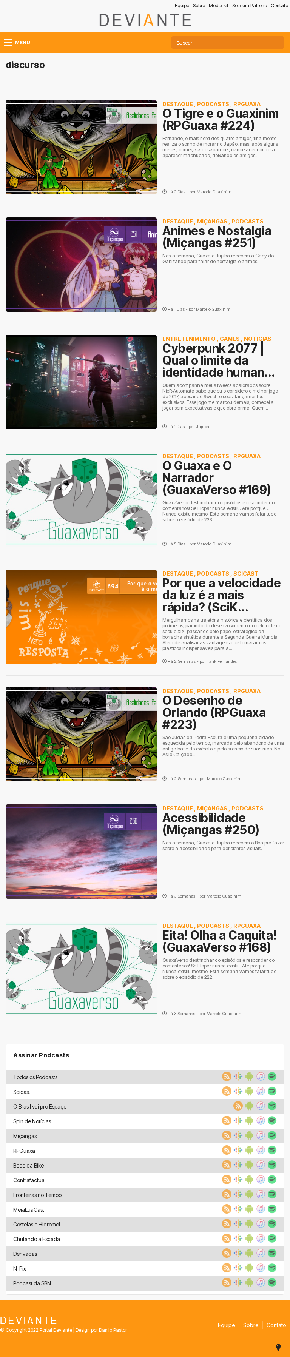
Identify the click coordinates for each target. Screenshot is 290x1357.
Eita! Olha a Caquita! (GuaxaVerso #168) (219, 941)
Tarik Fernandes (222, 661)
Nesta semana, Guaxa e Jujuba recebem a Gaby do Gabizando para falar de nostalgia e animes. (218, 258)
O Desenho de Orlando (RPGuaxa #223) (214, 712)
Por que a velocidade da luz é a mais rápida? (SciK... (221, 595)
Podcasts (213, 104)
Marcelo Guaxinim (214, 191)
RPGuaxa (247, 104)
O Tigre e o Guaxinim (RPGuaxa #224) (220, 119)
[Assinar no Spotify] (271, 1079)
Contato (279, 5)
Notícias (257, 339)
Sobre (199, 5)
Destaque (177, 104)
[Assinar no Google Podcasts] (237, 1079)
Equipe (182, 5)
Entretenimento (189, 339)
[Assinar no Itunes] (259, 1079)
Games (230, 339)
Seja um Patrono (249, 5)
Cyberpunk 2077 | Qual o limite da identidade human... (218, 360)
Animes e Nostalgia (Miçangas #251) (216, 236)
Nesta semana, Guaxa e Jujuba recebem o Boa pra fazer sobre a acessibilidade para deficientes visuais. (223, 845)
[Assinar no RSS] (225, 1079)
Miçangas (212, 221)
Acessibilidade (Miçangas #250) (211, 823)
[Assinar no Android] (248, 1079)
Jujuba (202, 426)
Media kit (218, 5)
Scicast (246, 573)
